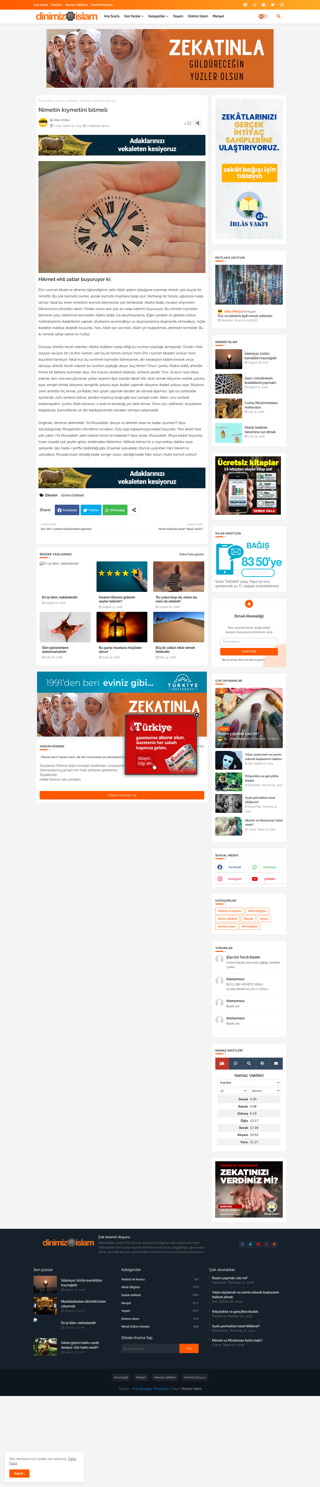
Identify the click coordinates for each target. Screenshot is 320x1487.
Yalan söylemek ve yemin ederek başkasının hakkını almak (263, 759)
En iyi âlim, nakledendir (60, 597)
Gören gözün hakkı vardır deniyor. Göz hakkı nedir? (80, 1345)
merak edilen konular (160, 1326)
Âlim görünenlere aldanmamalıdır (55, 650)
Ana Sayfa (40, 5)
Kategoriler (156, 16)
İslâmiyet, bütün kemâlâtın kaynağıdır (261, 356)
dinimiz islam (226, 926)
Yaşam (178, 16)
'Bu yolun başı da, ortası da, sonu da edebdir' (176, 599)
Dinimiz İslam (198, 16)
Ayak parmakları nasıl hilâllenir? (260, 800)
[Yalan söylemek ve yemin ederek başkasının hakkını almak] (228, 760)
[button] (278, 16)
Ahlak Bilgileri (257, 911)
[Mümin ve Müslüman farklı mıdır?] (228, 826)
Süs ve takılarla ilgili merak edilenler (245, 316)
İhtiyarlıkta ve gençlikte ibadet (262, 778)
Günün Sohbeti (66, 100)
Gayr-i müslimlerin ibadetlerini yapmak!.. (261, 380)
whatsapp (269, 867)
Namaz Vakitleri (76, 5)
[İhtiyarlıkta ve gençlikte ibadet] (228, 781)
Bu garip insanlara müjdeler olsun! (120, 650)
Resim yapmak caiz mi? (230, 1278)
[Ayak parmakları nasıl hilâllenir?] (228, 803)
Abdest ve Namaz (230, 911)
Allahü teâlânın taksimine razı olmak (260, 430)
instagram (235, 879)
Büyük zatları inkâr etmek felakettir (175, 650)
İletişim (56, 5)
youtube (269, 879)
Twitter (94, 510)
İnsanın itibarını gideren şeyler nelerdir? (117, 599)
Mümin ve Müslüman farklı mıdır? (264, 822)
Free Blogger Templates (150, 1389)
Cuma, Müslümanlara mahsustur (261, 405)
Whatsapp (117, 510)
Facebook (70, 510)
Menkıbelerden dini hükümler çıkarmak (83, 1304)
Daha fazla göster (191, 554)
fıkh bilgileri (250, 926)
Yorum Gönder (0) (122, 795)
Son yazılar (132, 16)
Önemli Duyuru (102, 5)
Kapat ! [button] (19, 1473)
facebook (235, 867)
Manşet (218, 16)
